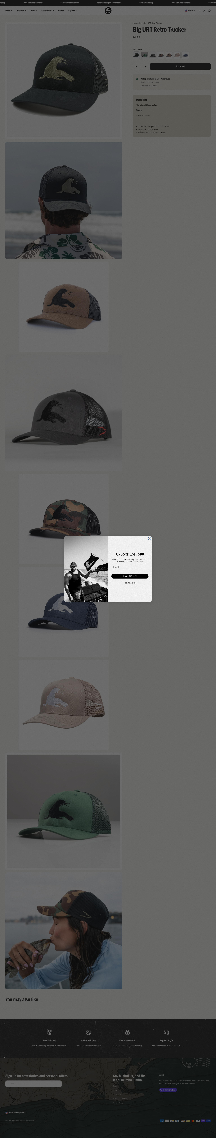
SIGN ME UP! (130, 576)
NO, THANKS (130, 583)
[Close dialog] (149, 538)
